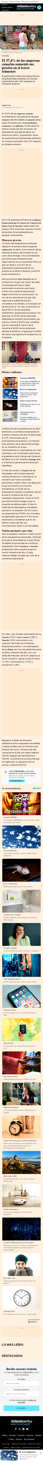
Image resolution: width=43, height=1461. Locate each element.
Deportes (19, 1439)
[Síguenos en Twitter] (20, 1429)
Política (4, 1435)
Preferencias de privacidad (31, 1447)
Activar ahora (16, 781)
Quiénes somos (16, 1447)
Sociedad (12, 1435)
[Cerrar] (41, 1453)
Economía (5, 56)
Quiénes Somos (7, 7)
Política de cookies (34, 1444)
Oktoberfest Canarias (14, 1)
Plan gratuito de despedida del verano (32, 1)
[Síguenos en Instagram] (23, 1429)
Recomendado (29, 1439)
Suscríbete (5, 10)
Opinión (38, 1435)
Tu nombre (21, 1379)
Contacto (6, 1447)
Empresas (29, 1435)
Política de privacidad (19, 1444)
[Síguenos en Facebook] (16, 1429)
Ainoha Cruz (6, 105)
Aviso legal (6, 1444)
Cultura (11, 1439)
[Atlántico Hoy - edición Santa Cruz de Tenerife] (26, 7)
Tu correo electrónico (21, 1389)
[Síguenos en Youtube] (27, 1429)
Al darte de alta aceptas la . (22, 1401)
